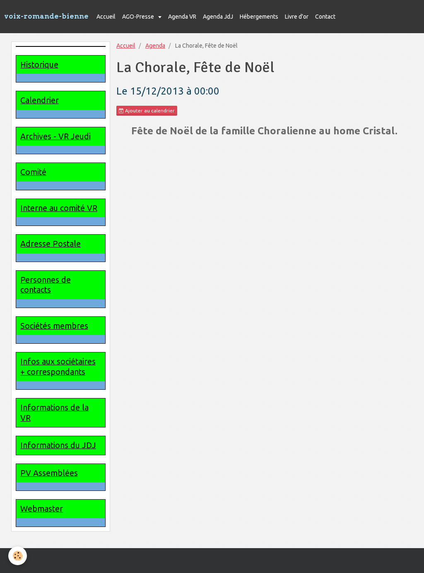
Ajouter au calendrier (149, 110)
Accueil (106, 16)
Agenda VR (182, 16)
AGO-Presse (138, 16)
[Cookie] (17, 555)
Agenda (155, 45)
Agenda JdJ (218, 16)
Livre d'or (296, 16)
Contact (325, 16)
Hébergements (259, 16)
